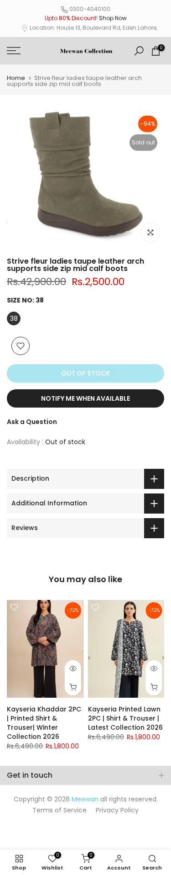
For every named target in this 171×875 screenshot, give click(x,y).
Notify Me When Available (85, 398)
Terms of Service (59, 810)
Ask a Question (32, 421)
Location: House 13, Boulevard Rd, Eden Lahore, (93, 28)
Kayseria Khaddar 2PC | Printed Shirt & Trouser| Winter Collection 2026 (44, 723)
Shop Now (113, 18)
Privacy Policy (117, 810)
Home (16, 78)
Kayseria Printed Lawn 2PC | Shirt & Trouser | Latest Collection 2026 (125, 718)
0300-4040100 (89, 9)
